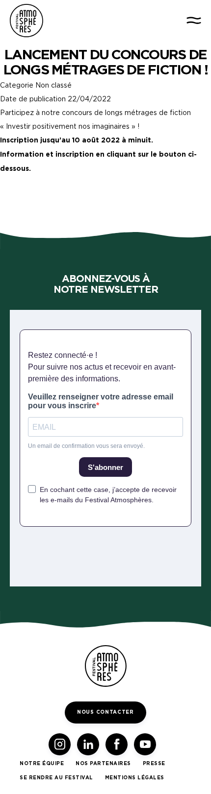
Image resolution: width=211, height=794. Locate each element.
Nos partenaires (103, 763)
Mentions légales (134, 777)
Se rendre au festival (56, 777)
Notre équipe (42, 763)
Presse (154, 763)
